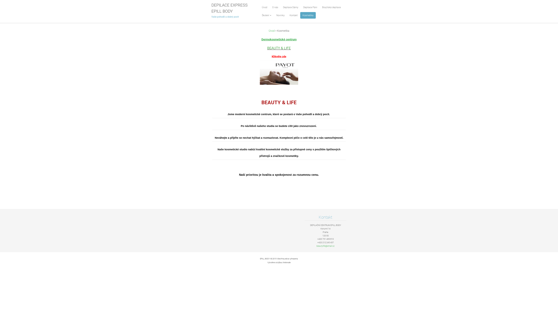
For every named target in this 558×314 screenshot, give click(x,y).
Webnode (287, 262)
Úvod (272, 30)
